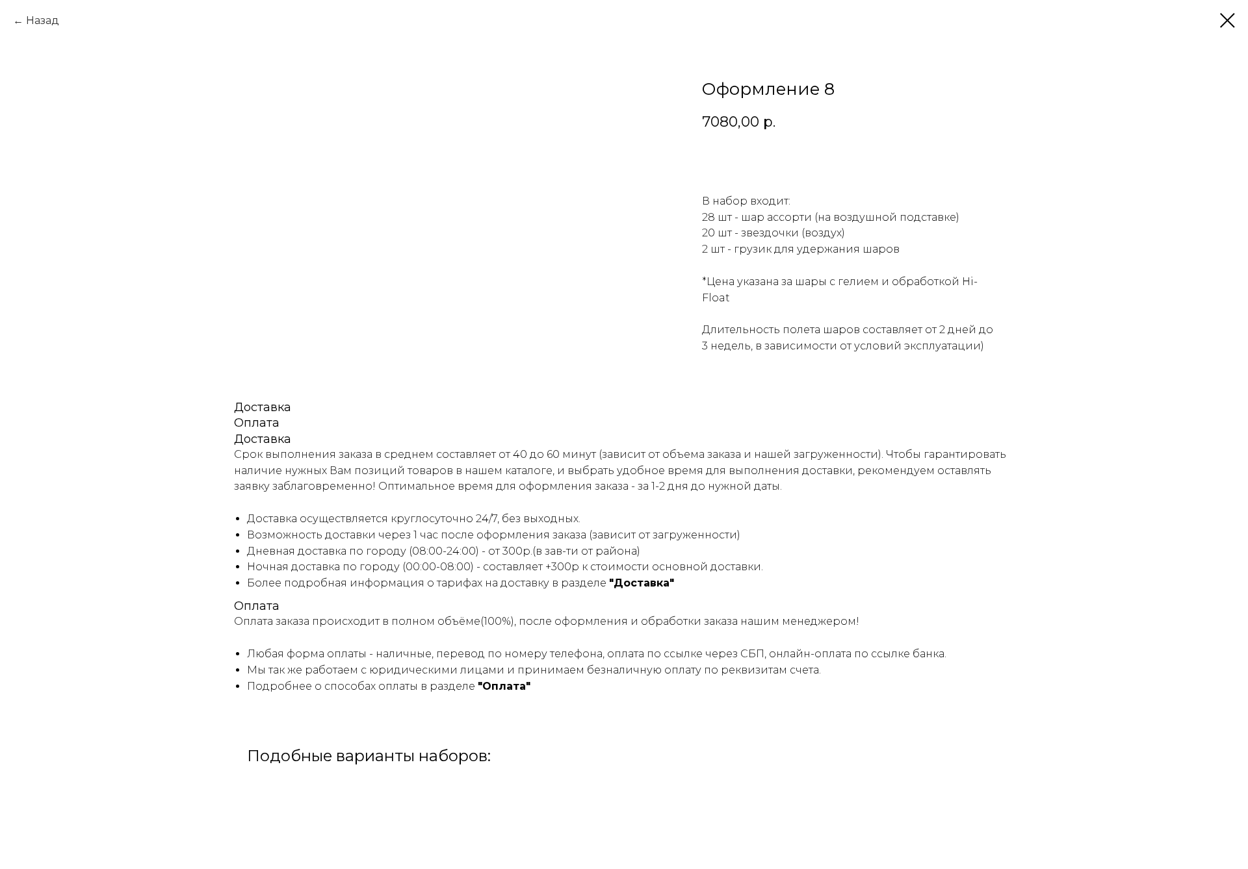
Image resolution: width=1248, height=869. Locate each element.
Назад (42, 20)
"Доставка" (641, 583)
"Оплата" (504, 686)
